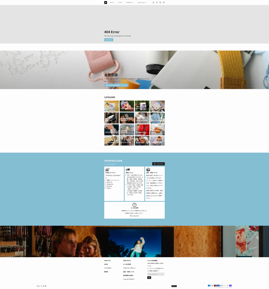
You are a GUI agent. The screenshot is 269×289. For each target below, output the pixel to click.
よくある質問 (127, 264)
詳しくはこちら (158, 164)
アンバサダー (108, 268)
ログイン (174, 286)
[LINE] (38, 286)
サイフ (112, 2)
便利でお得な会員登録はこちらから (116, 85)
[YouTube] (45, 286)
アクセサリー (129, 2)
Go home (109, 40)
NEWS (106, 264)
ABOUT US (107, 260)
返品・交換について (128, 272)
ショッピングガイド (129, 279)
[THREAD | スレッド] (105, 2)
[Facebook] (43, 286)
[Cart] (159, 2)
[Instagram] (41, 286)
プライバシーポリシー (129, 268)
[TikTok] (39, 286)
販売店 (106, 272)
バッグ (120, 2)
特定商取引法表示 (128, 275)
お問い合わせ (127, 260)
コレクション (141, 2)
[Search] (152, 2)
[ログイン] (156, 2)
